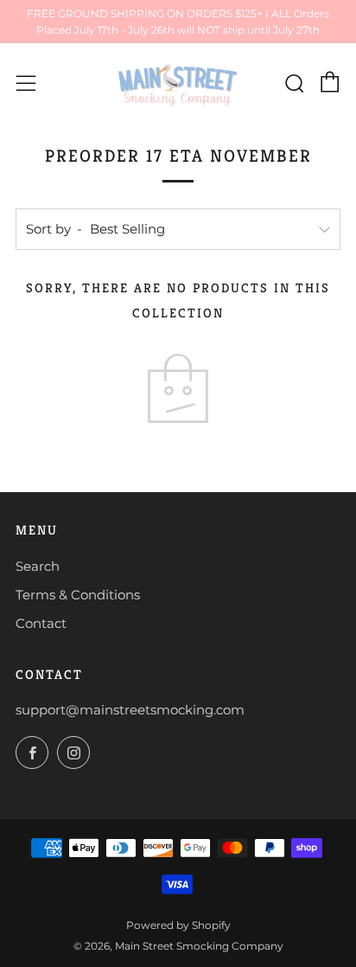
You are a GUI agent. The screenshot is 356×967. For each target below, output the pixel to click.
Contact (41, 623)
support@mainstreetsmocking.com (130, 709)
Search (38, 566)
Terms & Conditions (78, 594)
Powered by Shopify (178, 925)
